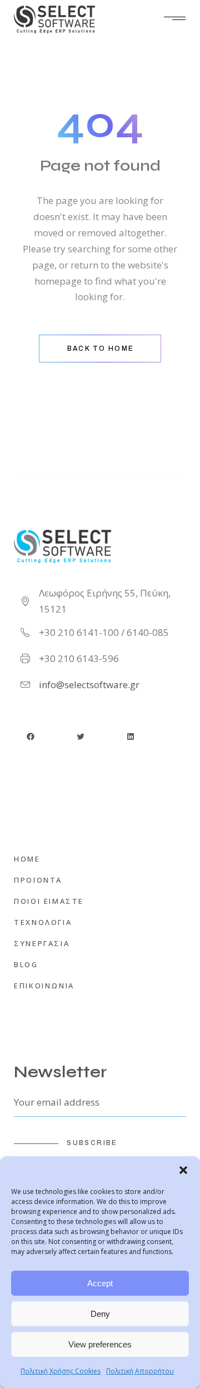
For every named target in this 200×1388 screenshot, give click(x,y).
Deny (100, 1314)
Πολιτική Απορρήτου (140, 1371)
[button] (183, 1170)
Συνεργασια (41, 943)
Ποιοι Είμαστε (49, 901)
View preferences (100, 1344)
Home (27, 859)
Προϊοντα (38, 880)
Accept (100, 1283)
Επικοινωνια (44, 986)
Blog (26, 964)
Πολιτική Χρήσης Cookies (61, 1371)
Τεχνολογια (43, 922)
